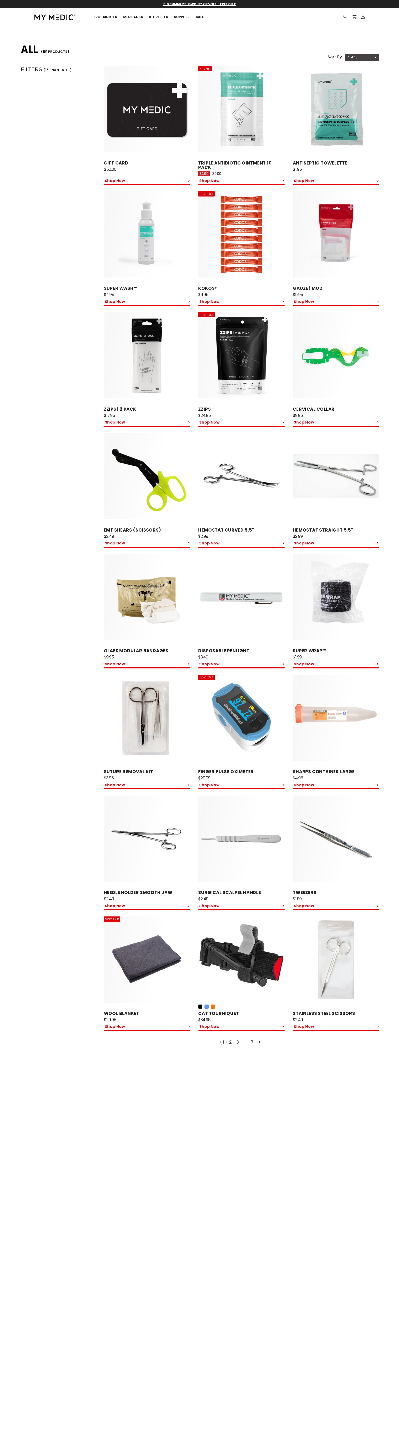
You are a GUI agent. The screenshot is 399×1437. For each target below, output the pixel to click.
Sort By (335, 56)
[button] (345, 17)
